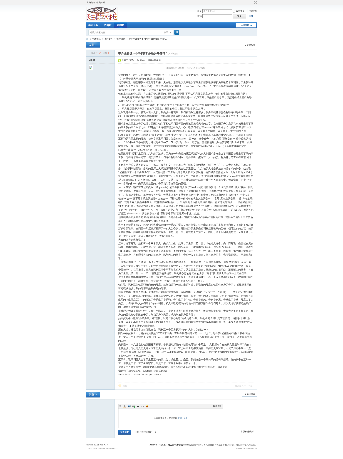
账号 (199, 11)
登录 (180, 418)
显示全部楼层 (154, 60)
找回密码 (253, 11)
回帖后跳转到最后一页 (145, 432)
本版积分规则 (247, 431)
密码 (199, 16)
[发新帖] (93, 45)
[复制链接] (173, 53)
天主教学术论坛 (87, 39)
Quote (138, 406)
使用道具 (239, 385)
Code (142, 406)
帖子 (166, 32)
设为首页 (90, 2)
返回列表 (251, 45)
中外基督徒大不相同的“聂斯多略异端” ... (148, 39)
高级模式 (217, 406)
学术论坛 (93, 25)
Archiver (153, 444)
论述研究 (120, 39)
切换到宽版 (255, 2)
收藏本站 (100, 2)
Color (124, 406)
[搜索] (176, 32)
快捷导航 (245, 25)
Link (133, 406)
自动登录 (240, 11)
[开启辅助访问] (252, 2)
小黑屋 (162, 444)
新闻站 (120, 25)
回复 (125, 385)
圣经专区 (108, 39)
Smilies (147, 406)
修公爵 (92, 60)
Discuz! (99, 444)
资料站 (107, 25)
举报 (250, 385)
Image (129, 406)
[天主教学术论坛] (102, 20)
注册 (251, 16)
